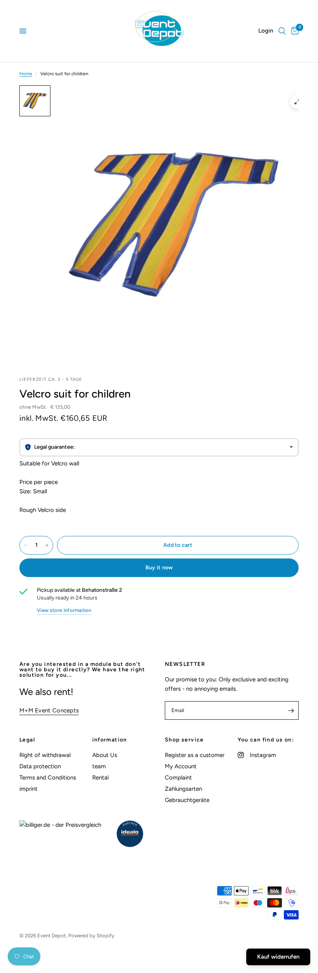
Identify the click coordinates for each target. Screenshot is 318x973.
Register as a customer (195, 755)
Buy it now (159, 567)
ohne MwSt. (45, 407)
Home (25, 73)
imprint (28, 788)
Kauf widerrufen (278, 956)
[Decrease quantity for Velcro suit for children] (25, 545)
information (109, 740)
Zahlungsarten (183, 788)
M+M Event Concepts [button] (49, 710)
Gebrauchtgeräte (187, 800)
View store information (64, 610)
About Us (104, 755)
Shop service (184, 740)
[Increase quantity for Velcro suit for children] (47, 545)
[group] (159, 447)
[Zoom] (297, 101)
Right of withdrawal (45, 755)
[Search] (282, 31)
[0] (294, 31)
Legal (27, 740)
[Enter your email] (291, 710)
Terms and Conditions (47, 777)
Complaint (178, 777)
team (99, 766)
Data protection (40, 766)
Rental (100, 777)
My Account (181, 766)
